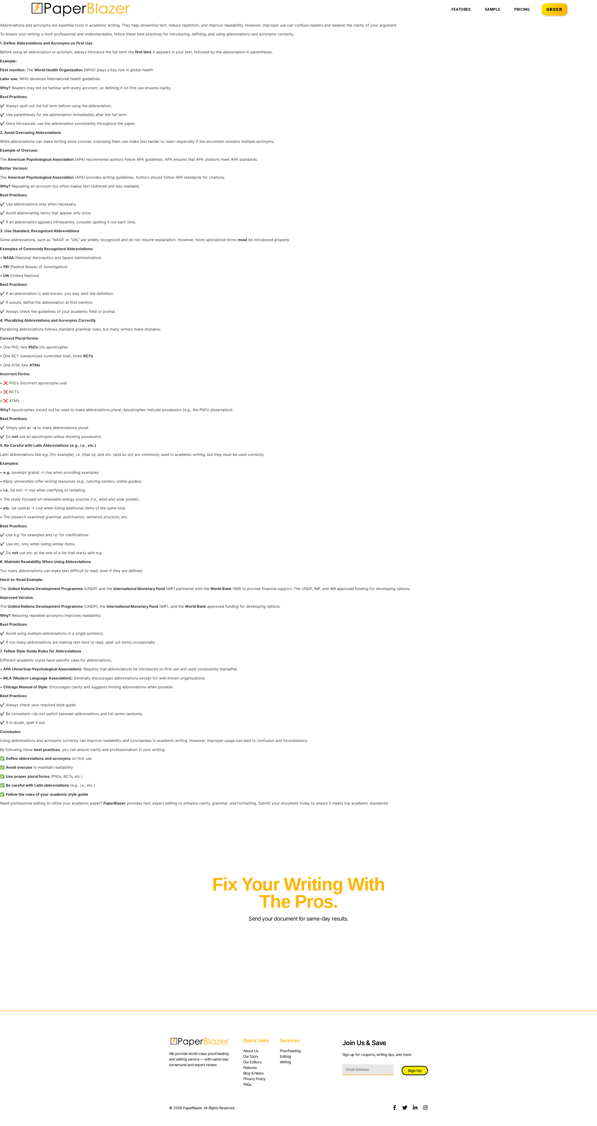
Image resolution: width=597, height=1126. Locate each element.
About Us (250, 1050)
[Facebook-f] (394, 1107)
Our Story (251, 1056)
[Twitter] (404, 1107)
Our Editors (252, 1062)
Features (250, 1067)
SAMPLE (492, 9)
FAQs (247, 1084)
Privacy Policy (254, 1078)
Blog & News (253, 1073)
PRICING (522, 9)
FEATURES (461, 9)
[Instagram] (425, 1107)
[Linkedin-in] (415, 1107)
